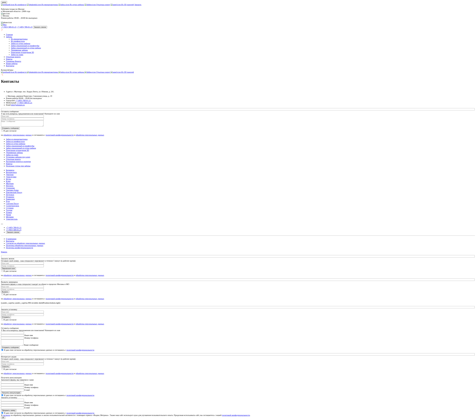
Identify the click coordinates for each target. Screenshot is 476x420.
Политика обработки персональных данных (24, 245)
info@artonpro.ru (18, 105)
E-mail (27, 390)
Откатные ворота (13, 57)
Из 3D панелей (127, 5)
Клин (8, 181)
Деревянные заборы (19, 50)
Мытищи (10, 183)
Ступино (10, 208)
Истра (8, 179)
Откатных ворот (103, 5)
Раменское (10, 199)
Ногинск (9, 186)
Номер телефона (31, 338)
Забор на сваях (17, 55)
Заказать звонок (40, 27)
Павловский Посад (14, 192)
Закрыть (137, 5)
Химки (9, 212)
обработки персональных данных (90, 135)
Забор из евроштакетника (17, 139)
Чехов (8, 215)
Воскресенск (11, 172)
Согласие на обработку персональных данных (25, 243)
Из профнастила (18, 41)
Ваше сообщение (31, 345)
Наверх (4, 252)
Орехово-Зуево (12, 190)
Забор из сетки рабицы (20, 43)
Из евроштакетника (49, 5)
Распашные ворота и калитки (18, 161)
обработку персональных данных (17, 135)
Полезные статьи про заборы (18, 166)
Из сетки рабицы (76, 5)
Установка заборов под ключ (18, 157)
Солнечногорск (12, 206)
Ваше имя (28, 335)
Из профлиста (20, 5)
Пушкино (10, 197)
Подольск (10, 195)
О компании (11, 239)
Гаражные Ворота (13, 61)
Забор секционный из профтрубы (25, 46)
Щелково (10, 217)
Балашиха (10, 170)
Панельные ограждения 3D (22, 52)
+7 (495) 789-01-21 (24, 27)
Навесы (9, 59)
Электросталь (11, 219)
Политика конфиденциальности (19, 248)
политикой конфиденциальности (60, 135)
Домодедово (11, 177)
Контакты (10, 66)
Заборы (9, 37)
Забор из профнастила (15, 141)
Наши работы (11, 63)
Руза (8, 201)
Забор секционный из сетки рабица (26, 48)
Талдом (9, 210)
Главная (9, 35)
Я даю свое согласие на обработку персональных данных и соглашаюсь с (49, 350)
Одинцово (10, 188)
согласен (6, 415)
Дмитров (10, 175)
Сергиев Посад (12, 204)
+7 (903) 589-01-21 (8, 27)
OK (3, 418)
